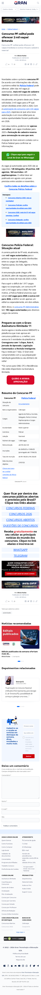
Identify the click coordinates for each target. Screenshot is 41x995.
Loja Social (5, 850)
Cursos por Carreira (9, 901)
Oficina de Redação (8, 911)
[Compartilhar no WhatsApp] (33, 64)
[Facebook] (30, 966)
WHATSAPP (20, 550)
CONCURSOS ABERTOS (20, 520)
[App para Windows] (4, 966)
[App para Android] (15, 966)
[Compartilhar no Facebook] (25, 64)
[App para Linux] (8, 966)
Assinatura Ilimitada (9, 879)
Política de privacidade (20, 953)
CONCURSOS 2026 (20, 514)
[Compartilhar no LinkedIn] (31, 64)
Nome (4, 801)
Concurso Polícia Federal (28, 29)
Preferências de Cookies (10, 869)
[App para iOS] (12, 966)
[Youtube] (19, 966)
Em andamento (24, 404)
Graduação (5, 891)
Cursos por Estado (8, 904)
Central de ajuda (30, 840)
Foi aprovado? (28, 869)
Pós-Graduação (7, 894)
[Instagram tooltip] (23, 966)
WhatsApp (27, 847)
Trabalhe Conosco (8, 866)
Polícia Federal (13, 29)
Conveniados (6, 859)
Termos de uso (20, 957)
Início (3, 29)
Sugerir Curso (27, 892)
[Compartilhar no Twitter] (28, 64)
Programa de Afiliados (9, 862)
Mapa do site (20, 960)
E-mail (4, 809)
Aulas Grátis (26, 888)
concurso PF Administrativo (26, 306)
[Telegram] (38, 966)
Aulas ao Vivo (26, 885)
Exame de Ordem (8, 887)
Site (3, 817)
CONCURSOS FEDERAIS (20, 508)
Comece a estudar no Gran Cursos (20, 574)
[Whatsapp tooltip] (27, 966)
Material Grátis (27, 882)
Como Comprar (7, 847)
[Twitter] (34, 966)
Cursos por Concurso (9, 897)
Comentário (6, 775)
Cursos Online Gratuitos (10, 914)
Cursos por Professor (9, 907)
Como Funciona (7, 844)
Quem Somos (6, 840)
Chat (25, 844)
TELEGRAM (20, 555)
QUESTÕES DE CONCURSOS (20, 525)
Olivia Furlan (21, 56)
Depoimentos (27, 879)
